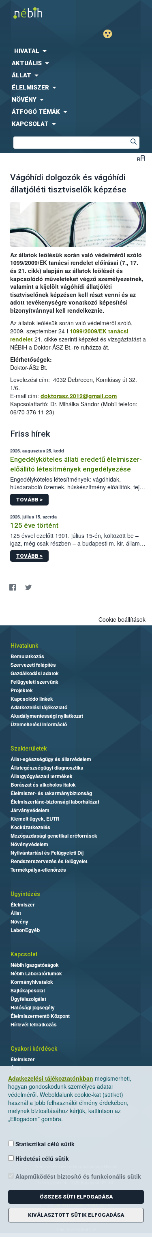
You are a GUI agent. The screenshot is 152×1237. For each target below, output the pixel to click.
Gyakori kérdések (34, 1048)
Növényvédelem (29, 844)
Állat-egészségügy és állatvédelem (51, 759)
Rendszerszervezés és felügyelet (49, 861)
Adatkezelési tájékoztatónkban (50, 1078)
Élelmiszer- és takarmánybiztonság (51, 793)
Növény (19, 921)
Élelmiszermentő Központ (40, 1015)
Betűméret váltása (141, 158)
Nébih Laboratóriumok (36, 973)
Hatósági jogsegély (33, 1007)
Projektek (22, 690)
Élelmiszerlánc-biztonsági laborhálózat (55, 801)
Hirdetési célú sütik (41, 1158)
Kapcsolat (24, 954)
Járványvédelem (30, 810)
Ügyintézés (25, 894)
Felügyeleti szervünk (34, 681)
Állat (16, 913)
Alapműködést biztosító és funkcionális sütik (77, 1176)
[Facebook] (12, 587)
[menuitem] (76, 51)
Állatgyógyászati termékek (42, 776)
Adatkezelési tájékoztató (39, 707)
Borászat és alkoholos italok (43, 784)
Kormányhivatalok (32, 981)
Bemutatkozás (27, 656)
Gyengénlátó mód (110, 34)
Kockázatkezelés (30, 827)
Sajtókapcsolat (28, 990)
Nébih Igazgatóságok (35, 964)
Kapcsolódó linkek (32, 698)
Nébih (38, 12)
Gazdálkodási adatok (35, 673)
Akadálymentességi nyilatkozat (47, 715)
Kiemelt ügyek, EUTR (35, 818)
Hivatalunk (24, 645)
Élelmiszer (23, 904)
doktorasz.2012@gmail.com (79, 396)
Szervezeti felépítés (33, 664)
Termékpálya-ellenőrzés (38, 869)
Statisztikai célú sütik (44, 1144)
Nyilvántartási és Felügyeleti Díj (47, 852)
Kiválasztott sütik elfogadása (76, 1215)
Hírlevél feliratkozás (34, 1024)
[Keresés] (133, 142)
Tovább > (29, 500)
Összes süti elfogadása (76, 1197)
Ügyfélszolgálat (28, 998)
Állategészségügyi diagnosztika (47, 767)
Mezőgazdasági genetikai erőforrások (54, 835)
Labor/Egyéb (25, 930)
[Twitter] (28, 587)
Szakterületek (29, 748)
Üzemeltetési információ (39, 724)
